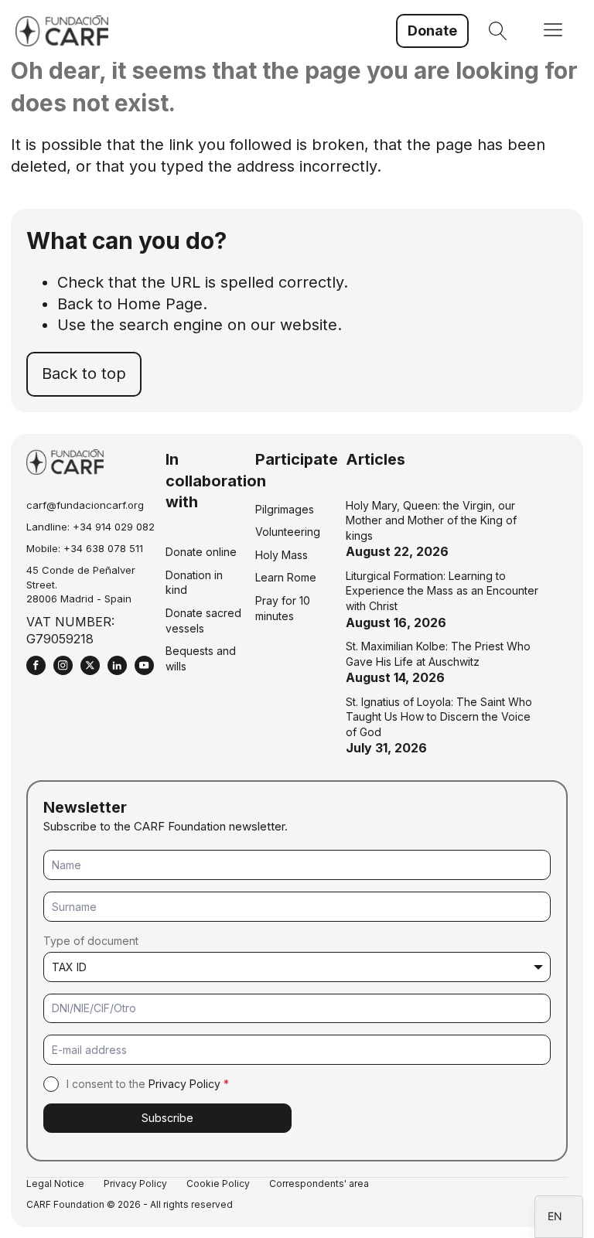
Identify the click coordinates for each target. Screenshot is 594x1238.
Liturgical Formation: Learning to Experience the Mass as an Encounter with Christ (442, 590)
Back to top (84, 373)
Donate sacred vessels (203, 620)
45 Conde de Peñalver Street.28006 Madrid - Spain (80, 584)
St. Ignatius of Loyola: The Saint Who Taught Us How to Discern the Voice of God (439, 716)
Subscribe (167, 1117)
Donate (432, 30)
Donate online (201, 551)
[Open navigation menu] (553, 31)
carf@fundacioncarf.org (85, 505)
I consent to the (148, 1083)
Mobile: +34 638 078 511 (84, 548)
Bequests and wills (201, 658)
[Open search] (498, 31)
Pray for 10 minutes (282, 608)
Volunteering (287, 531)
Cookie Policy (218, 1183)
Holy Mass (281, 554)
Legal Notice (55, 1183)
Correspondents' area (319, 1183)
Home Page (160, 304)
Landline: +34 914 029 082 (90, 526)
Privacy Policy (184, 1083)
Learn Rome (285, 577)
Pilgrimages (284, 509)
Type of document (90, 940)
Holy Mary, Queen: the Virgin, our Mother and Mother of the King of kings (431, 520)
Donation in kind (194, 582)
